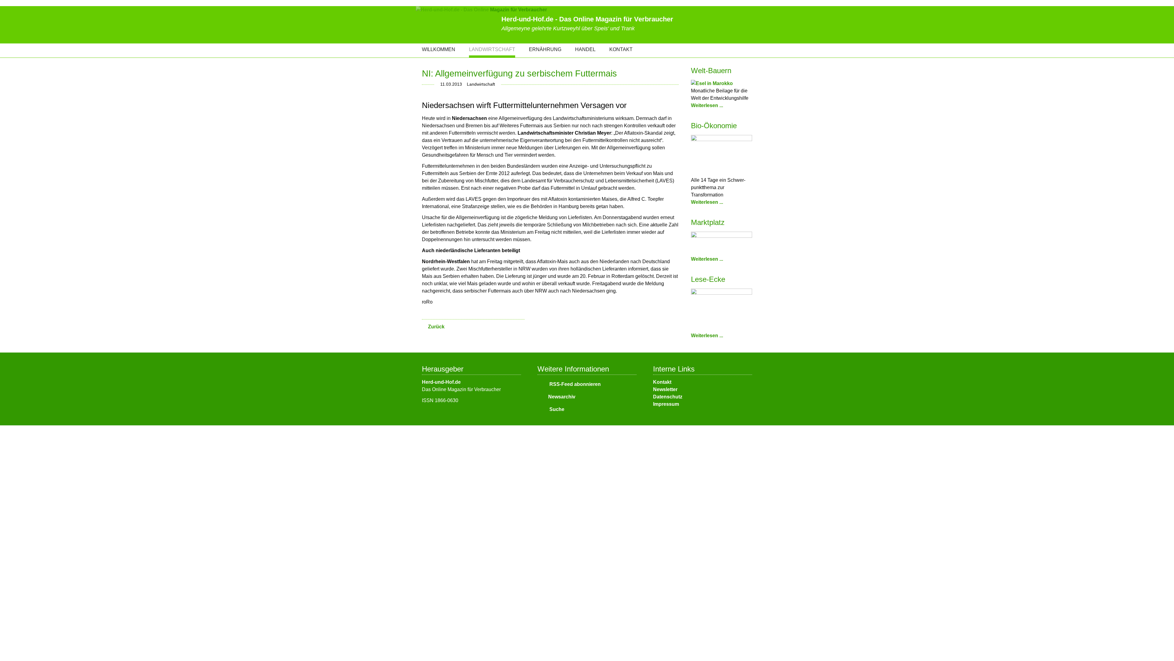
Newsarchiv (561, 396)
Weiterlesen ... (707, 105)
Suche (556, 409)
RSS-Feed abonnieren (574, 384)
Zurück (436, 326)
